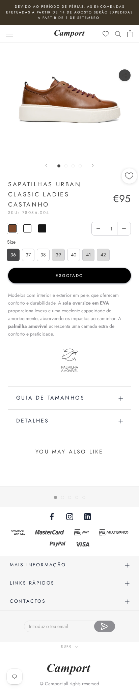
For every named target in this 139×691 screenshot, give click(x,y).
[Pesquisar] (118, 33)
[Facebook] (51, 516)
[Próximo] (93, 165)
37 (28, 254)
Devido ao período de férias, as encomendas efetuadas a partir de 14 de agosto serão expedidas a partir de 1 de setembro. (69, 12)
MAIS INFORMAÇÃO (38, 564)
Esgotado (69, 276)
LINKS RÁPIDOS (32, 582)
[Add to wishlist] (129, 198)
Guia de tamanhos (50, 398)
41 (88, 254)
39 (58, 254)
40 (73, 254)
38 (43, 254)
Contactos (28, 601)
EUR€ (66, 646)
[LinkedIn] (87, 516)
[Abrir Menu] (9, 33)
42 (103, 254)
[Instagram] (69, 516)
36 (13, 254)
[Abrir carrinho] (130, 33)
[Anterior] (46, 165)
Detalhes (32, 421)
